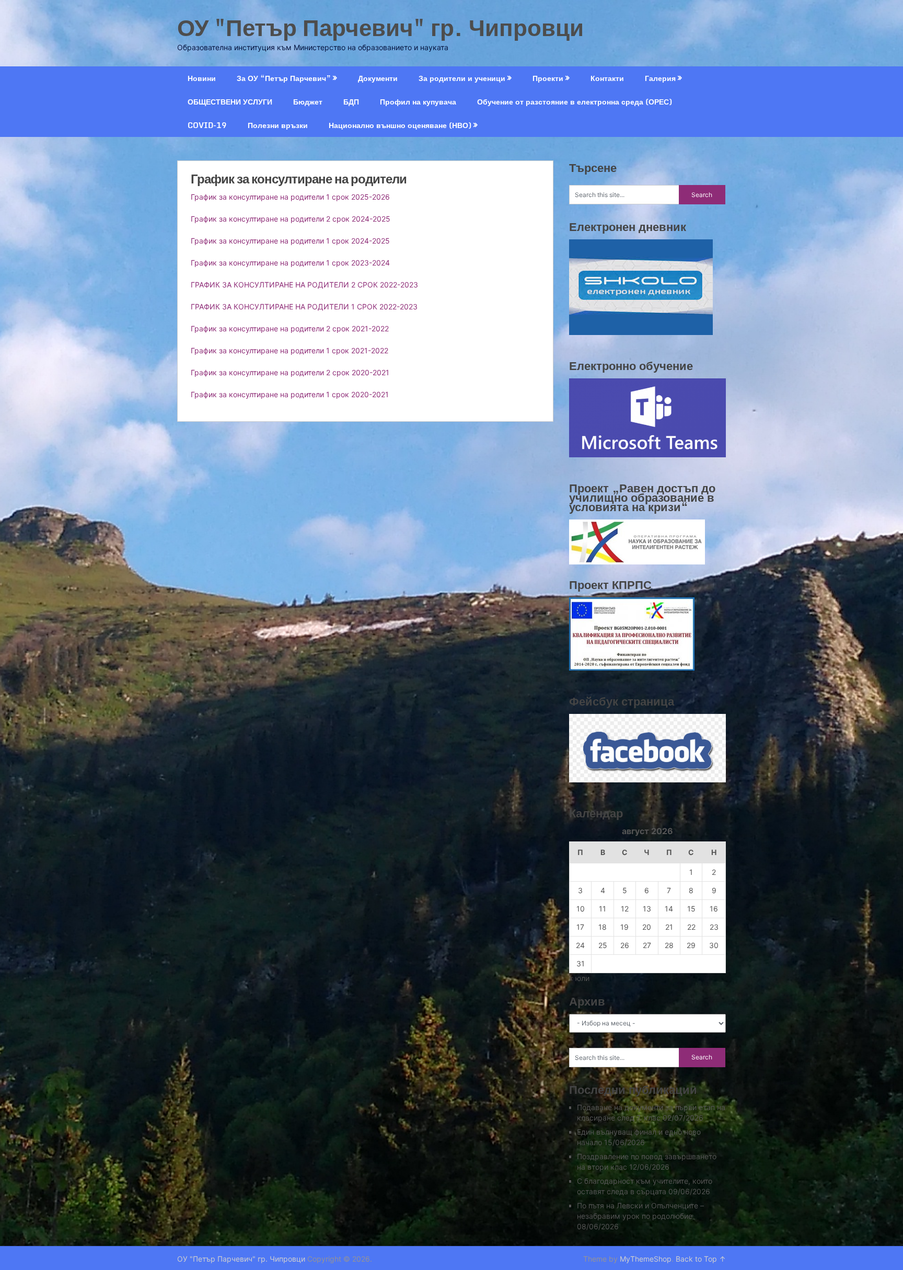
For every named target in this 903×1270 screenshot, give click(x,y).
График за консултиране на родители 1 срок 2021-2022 (289, 350)
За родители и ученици (462, 78)
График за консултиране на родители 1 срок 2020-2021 (290, 394)
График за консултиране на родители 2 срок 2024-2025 (290, 218)
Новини (202, 78)
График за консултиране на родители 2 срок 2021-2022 (290, 328)
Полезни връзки (278, 125)
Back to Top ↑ (701, 1258)
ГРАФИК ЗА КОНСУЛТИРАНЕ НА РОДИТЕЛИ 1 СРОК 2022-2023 (304, 306)
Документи (378, 78)
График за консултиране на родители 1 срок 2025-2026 (290, 196)
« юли (579, 978)
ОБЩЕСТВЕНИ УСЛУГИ (230, 102)
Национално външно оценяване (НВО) (400, 125)
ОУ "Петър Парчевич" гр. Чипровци (380, 27)
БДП (351, 102)
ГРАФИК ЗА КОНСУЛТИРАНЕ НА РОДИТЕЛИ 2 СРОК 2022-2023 (304, 284)
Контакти (607, 78)
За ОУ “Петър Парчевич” (284, 78)
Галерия (660, 78)
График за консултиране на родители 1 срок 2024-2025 (290, 240)
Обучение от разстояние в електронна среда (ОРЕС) (574, 102)
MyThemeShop (646, 1258)
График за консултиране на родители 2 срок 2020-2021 (290, 372)
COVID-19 (207, 125)
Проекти (547, 78)
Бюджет (307, 102)
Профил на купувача (418, 102)
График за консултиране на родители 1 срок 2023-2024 (290, 262)
